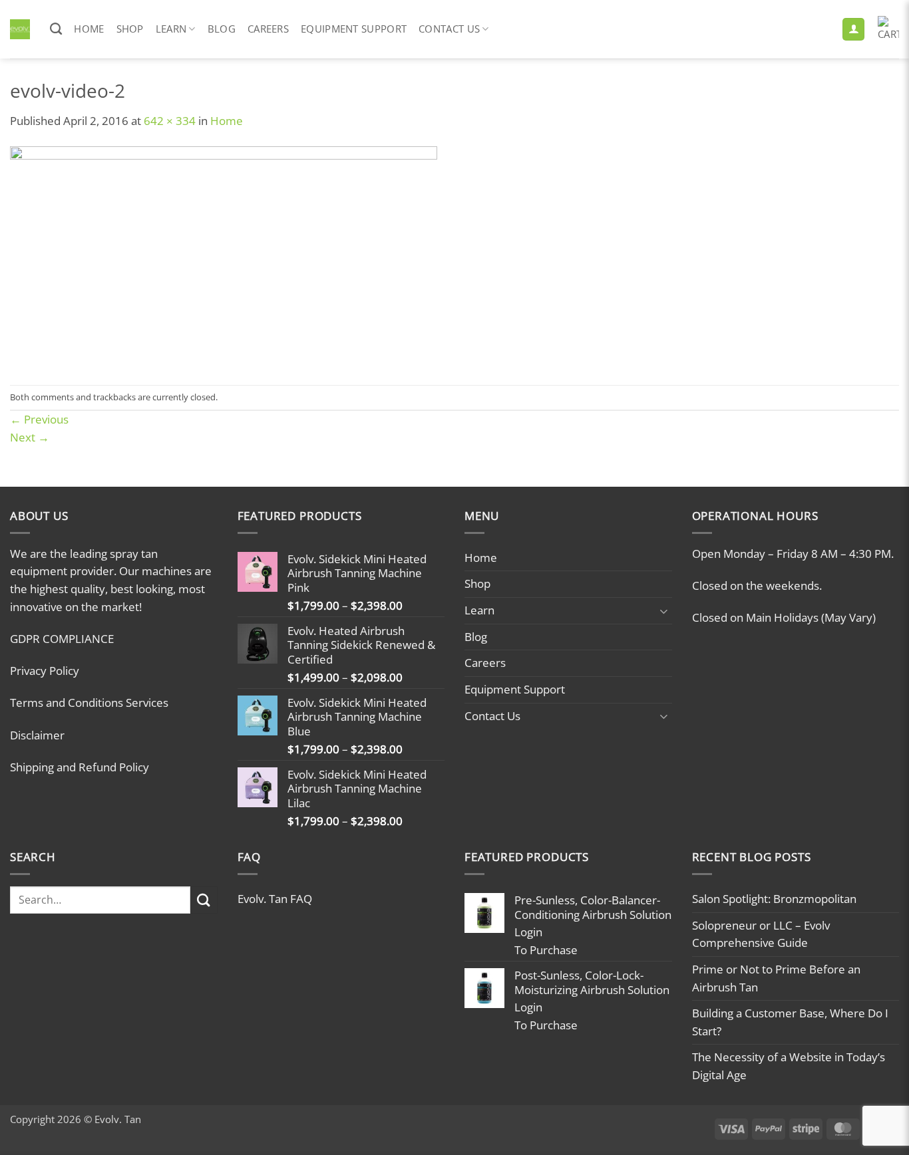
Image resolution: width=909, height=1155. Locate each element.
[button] (853, 29)
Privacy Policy (44, 670)
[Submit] (204, 900)
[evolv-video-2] (223, 256)
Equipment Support (354, 28)
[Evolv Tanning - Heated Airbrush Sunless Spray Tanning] (20, 29)
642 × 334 (170, 120)
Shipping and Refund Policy (79, 767)
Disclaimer (37, 735)
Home (89, 28)
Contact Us (449, 28)
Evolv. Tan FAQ (275, 898)
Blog (222, 28)
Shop (130, 28)
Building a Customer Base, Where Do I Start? (790, 1022)
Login (528, 932)
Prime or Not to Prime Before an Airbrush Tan (776, 978)
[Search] (56, 29)
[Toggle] (664, 610)
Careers (268, 28)
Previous (39, 419)
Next (29, 437)
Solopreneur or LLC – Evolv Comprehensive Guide (761, 934)
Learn (171, 28)
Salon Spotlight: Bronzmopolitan (774, 898)
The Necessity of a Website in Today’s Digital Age (788, 1066)
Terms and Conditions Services (89, 702)
